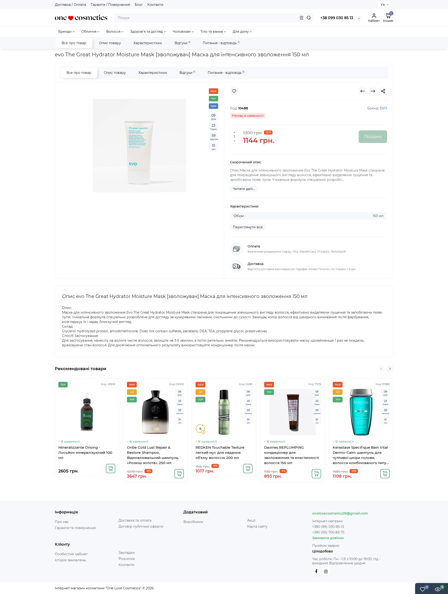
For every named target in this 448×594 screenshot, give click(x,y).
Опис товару (110, 43)
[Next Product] (373, 91)
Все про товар (74, 43)
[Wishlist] (234, 91)
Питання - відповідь (221, 43)
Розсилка (127, 559)
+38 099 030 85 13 (336, 18)
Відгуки (182, 43)
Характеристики (147, 43)
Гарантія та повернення (75, 528)
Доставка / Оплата (70, 5)
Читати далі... (244, 189)
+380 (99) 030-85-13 (328, 527)
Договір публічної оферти (141, 526)
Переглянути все (248, 227)
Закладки (127, 553)
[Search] (308, 17)
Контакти (155, 5)
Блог (139, 5)
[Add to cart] (110, 468)
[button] (381, 368)
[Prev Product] (363, 91)
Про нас (62, 522)
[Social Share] (383, 91)
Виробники (193, 522)
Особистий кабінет (71, 554)
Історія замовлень (70, 560)
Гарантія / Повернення (110, 5)
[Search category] (301, 17)
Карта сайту (257, 526)
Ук (383, 5)
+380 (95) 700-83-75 (328, 532)
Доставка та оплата (135, 520)
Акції (251, 520)
